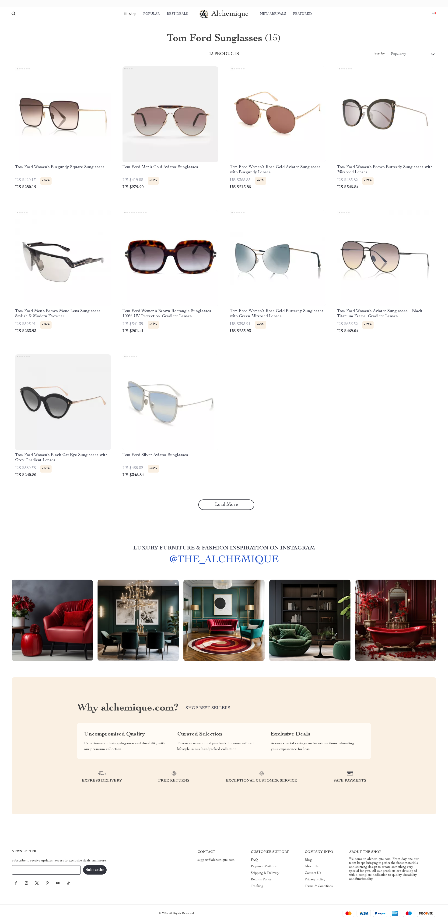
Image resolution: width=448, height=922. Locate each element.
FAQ (254, 860)
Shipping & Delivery (265, 873)
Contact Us (313, 873)
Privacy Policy (315, 879)
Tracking (257, 886)
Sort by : (380, 53)
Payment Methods (264, 866)
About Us (312, 866)
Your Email (24, 870)
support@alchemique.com (216, 860)
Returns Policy (261, 879)
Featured (302, 14)
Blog (308, 860)
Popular (151, 14)
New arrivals (273, 14)
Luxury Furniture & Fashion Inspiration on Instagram (224, 548)
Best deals (177, 14)
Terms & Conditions (319, 886)
